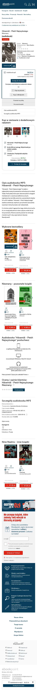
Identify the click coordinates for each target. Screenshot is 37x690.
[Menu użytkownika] (29, 4)
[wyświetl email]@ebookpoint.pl (24, 676)
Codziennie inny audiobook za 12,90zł (13, 25)
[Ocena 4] (23, 49)
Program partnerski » (18, 565)
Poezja (11, 432)
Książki (25, 10)
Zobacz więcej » (9, 560)
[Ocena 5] (25, 49)
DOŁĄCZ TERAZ (13, 553)
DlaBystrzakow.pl (12, 653)
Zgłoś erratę (5, 421)
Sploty (22, 659)
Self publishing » (16, 605)
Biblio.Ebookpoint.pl (12, 661)
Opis (10, 110)
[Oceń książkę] (26, 49)
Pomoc (25, 374)
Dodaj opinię (19, 390)
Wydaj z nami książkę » (18, 573)
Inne (10, 429)
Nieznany (25, 43)
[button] (32, 241)
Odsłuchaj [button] (7, 65)
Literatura (5, 429)
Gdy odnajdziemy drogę (10, 257)
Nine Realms (30, 45)
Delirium (22, 472)
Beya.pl (22, 656)
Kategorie (5, 10)
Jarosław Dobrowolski (10, 473)
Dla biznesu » (15, 588)
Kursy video (5, 14)
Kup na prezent (19, 90)
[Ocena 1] (18, 49)
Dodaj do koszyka (18, 81)
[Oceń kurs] (7, 390)
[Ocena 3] (21, 49)
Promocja (5, 39)
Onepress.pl (23, 647)
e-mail (6, 539)
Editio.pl (22, 650)
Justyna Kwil (23, 260)
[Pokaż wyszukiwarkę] (25, 4)
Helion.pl (9, 647)
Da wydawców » (16, 581)
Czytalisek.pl (10, 659)
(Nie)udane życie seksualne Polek (25, 258)
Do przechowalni (18, 104)
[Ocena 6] (27, 49)
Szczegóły (12, 113)
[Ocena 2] (20, 49)
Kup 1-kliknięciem (18, 95)
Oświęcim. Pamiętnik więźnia (17, 153)
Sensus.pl (9, 650)
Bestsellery (27, 14)
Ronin (6, 472)
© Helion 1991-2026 (7, 672)
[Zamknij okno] (33, 682)
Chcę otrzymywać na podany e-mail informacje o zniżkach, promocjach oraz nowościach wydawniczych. (20, 546)
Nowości (20, 14)
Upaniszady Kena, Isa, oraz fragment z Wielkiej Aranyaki (11, 315)
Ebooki (11, 10)
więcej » (18, 548)
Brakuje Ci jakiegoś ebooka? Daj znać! (21, 596)
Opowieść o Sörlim (25, 314)
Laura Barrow (8, 260)
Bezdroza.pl (23, 653)
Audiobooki (18, 10)
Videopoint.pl (11, 656)
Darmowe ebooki (7, 18)
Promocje (13, 14)
